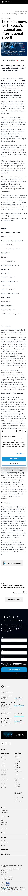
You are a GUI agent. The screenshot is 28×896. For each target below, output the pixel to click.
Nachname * (4, 644)
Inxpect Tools (4, 824)
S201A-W (3, 763)
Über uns (3, 837)
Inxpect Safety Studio (19, 797)
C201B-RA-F (17, 784)
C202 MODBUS (18, 761)
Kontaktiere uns (5, 854)
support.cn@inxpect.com (19, 706)
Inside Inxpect (4, 845)
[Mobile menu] (25, 2)
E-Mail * (3, 656)
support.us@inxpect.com (19, 722)
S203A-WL (3, 785)
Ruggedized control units (20, 779)
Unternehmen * (5, 650)
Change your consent (6, 876)
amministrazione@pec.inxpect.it (15, 890)
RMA (2, 820)
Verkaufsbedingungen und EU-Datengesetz (11, 868)
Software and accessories (18, 793)
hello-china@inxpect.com (19, 705)
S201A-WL (3, 783)
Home (2, 13)
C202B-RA (17, 788)
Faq (2, 818)
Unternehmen (4, 840)
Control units (18, 753)
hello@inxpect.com (18, 698)
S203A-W (3, 765)
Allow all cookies (14, 458)
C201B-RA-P (17, 782)
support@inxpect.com (18, 700)
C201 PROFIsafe (18, 758)
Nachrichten (9, 13)
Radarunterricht (4, 810)
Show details (20, 453)
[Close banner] (25, 431)
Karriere (2, 843)
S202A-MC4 (3, 777)
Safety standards (4, 812)
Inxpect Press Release (14, 563)
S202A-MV (3, 770)
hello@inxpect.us (17, 721)
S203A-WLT (3, 787)
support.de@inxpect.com (19, 716)
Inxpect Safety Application (20, 795)
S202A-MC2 (3, 776)
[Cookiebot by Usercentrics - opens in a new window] (16, 431)
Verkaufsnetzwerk (5, 842)
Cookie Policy (4, 874)
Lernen (3, 807)
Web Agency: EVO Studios (7, 879)
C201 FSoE (17, 759)
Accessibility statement (7, 877)
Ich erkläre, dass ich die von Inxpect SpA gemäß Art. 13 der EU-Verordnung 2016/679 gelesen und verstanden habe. (15, 664)
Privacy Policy (4, 872)
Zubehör (16, 799)
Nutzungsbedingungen (6, 870)
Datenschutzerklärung (17, 663)
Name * (3, 637)
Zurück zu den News (14, 599)
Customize (13, 463)
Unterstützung (5, 816)
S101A (2, 757)
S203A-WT (3, 767)
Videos (3, 832)
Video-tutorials (4, 822)
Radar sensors (5, 753)
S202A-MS (3, 772)
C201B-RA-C (17, 786)
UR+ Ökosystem (18, 801)
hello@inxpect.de (17, 714)
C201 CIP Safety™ (18, 771)
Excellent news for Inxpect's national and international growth (20, 13)
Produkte (3, 749)
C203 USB (17, 763)
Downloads (4, 828)
